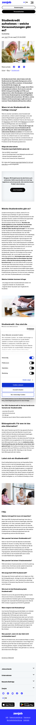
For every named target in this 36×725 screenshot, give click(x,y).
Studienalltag (5, 33)
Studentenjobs (18, 7)
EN (27, 2)
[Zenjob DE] (6, 2)
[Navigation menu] (32, 2)
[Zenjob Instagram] (3, 693)
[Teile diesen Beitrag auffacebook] (14, 67)
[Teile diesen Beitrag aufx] (19, 67)
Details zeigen (27, 380)
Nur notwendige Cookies (18, 394)
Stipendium (7, 122)
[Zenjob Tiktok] (21, 693)
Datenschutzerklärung (16, 717)
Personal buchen (19, 11)
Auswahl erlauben (18, 390)
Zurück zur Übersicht (8, 658)
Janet (6, 37)
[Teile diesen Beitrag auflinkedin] (24, 67)
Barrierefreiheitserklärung (14, 720)
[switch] (31, 363)
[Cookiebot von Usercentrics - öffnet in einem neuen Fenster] (26, 329)
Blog (8, 70)
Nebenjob (24, 122)
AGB (7, 717)
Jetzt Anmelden (18, 190)
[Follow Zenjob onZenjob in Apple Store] (8, 704)
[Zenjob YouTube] (12, 693)
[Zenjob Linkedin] (8, 693)
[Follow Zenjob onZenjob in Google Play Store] (27, 704)
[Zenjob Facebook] (17, 693)
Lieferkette (26, 720)
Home (3, 70)
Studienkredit (15, 70)
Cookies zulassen (18, 385)
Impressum (27, 717)
